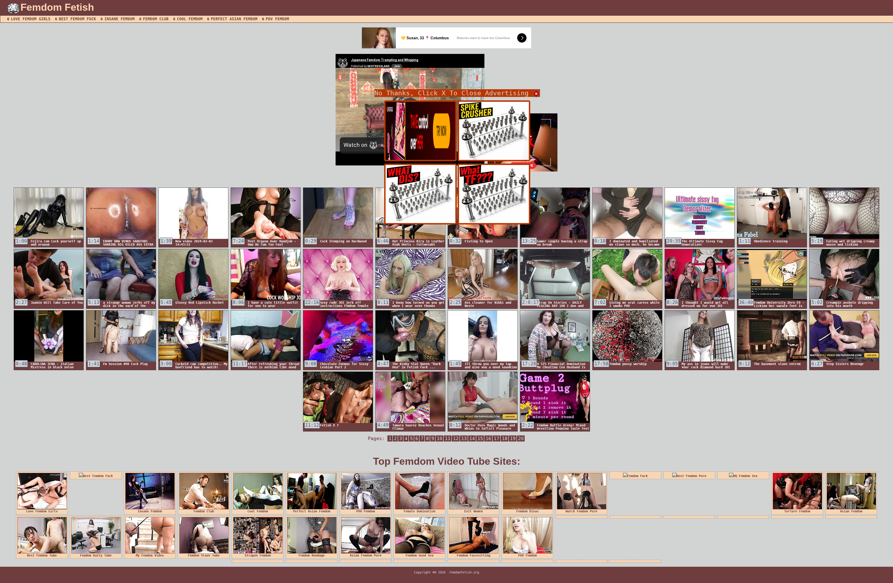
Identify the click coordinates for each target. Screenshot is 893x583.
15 (480, 438)
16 (488, 438)
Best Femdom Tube (42, 555)
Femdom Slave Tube (204, 555)
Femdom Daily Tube (96, 555)
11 (447, 438)
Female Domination (419, 511)
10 (439, 438)
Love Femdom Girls (30, 19)
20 (521, 438)
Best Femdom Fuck (77, 19)
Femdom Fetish (57, 7)
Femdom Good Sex (419, 555)
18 (504, 438)
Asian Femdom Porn (365, 555)
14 (472, 438)
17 (496, 438)
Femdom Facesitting (473, 555)
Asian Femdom (851, 511)
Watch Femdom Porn (581, 511)
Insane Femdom (119, 19)
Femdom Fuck (637, 476)
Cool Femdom (190, 19)
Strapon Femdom (258, 555)
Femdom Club (156, 19)
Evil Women (473, 511)
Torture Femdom (797, 511)
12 (456, 438)
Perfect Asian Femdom (234, 19)
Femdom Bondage (312, 555)
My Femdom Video (150, 555)
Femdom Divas (527, 511)
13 (464, 438)
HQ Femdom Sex (745, 476)
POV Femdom (277, 19)
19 (513, 438)
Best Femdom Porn (691, 476)
